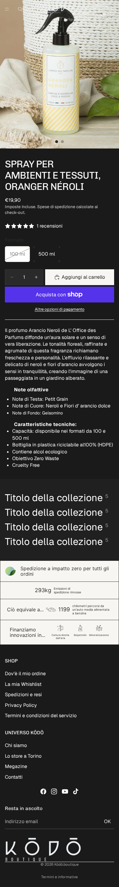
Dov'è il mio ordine (25, 673)
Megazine (16, 766)
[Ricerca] (20, 9)
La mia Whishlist (23, 684)
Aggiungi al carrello (83, 277)
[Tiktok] (75, 791)
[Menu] (7, 9)
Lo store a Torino (23, 756)
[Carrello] (111, 9)
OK (107, 821)
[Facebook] (43, 791)
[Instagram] (54, 791)
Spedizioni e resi (23, 694)
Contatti (14, 777)
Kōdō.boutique (66, 864)
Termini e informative (59, 877)
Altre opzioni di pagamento (60, 309)
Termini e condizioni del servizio (41, 715)
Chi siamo (16, 745)
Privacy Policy (21, 705)
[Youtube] (65, 791)
